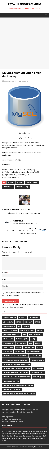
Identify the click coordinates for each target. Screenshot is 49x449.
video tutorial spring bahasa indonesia (19, 394)
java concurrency (27, 330)
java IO (40, 330)
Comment (6, 255)
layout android (35, 335)
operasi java (21, 343)
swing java (19, 352)
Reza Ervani (25, 81)
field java (28, 322)
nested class (8, 343)
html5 (37, 322)
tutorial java (36, 356)
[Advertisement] (24, 43)
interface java (9, 326)
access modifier (9, 318)
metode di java (22, 339)
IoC (19, 326)
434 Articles (25, 209)
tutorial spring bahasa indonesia (16, 377)
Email (4, 279)
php (30, 343)
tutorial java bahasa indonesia (15, 360)
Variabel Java (38, 377)
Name (4, 273)
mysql (10, 183)
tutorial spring (37, 373)
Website (5, 286)
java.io (26, 326)
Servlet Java (8, 347)
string (39, 347)
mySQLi (20, 183)
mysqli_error (32, 183)
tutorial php (38, 368)
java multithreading (11, 335)
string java (7, 352)
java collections (10, 330)
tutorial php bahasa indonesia (15, 373)
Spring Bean (29, 347)
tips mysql (8, 187)
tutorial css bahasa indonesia (15, 356)
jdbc (24, 335)
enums (18, 322)
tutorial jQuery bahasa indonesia (16, 364)
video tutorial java (11, 381)
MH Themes (38, 447)
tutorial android (34, 352)
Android (22, 318)
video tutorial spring (12, 390)
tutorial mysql (22, 187)
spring (18, 347)
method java (8, 339)
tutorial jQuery (37, 360)
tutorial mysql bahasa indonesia (16, 368)
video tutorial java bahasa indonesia (18, 385)
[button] (45, 15)
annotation (34, 318)
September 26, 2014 (11, 81)
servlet (38, 343)
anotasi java (8, 322)
